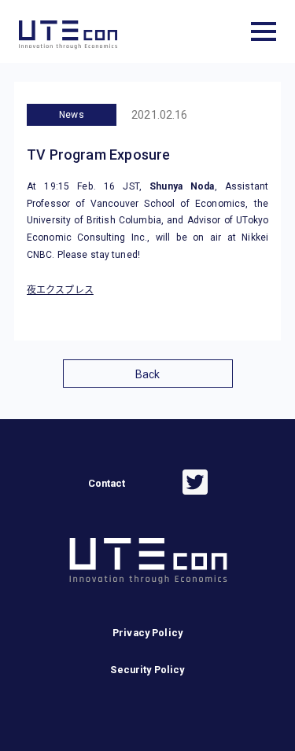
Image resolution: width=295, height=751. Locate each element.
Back (147, 374)
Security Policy (147, 670)
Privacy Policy (147, 633)
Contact (107, 483)
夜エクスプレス (60, 290)
